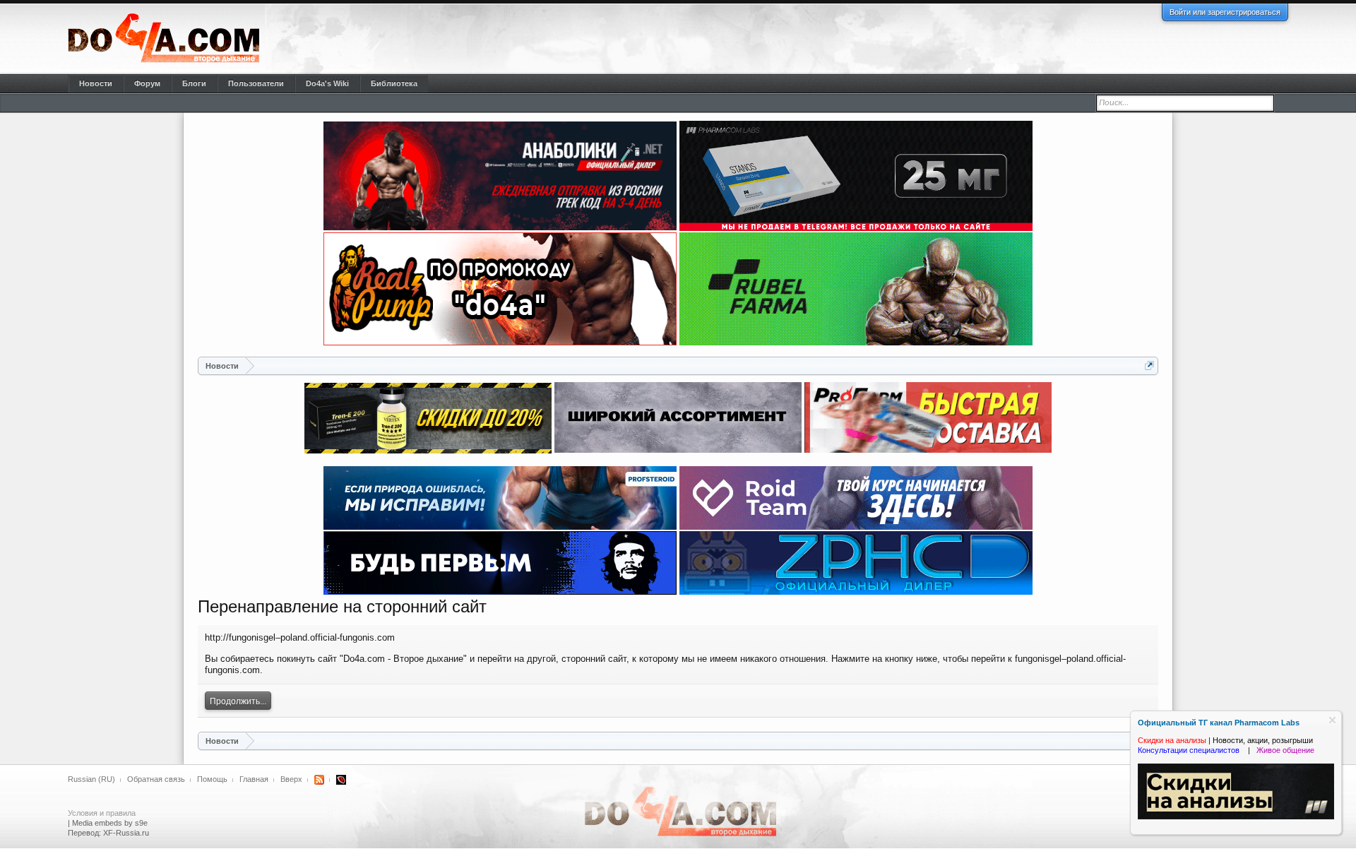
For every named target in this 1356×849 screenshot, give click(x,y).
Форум (147, 83)
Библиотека (394, 83)
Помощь (212, 779)
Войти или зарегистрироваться (1225, 12)
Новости (95, 83)
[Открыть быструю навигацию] (1149, 365)
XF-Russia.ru (126, 833)
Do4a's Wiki (327, 83)
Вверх (291, 779)
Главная (253, 779)
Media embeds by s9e (110, 823)
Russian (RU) (91, 779)
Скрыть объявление (1332, 720)
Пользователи (256, 83)
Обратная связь (156, 779)
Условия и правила (102, 813)
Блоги (194, 83)
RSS (319, 780)
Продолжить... (238, 701)
